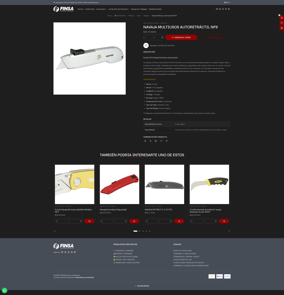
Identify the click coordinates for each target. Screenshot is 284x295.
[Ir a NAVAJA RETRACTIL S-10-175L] (164, 184)
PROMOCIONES (155, 9)
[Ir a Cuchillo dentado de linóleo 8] (209, 184)
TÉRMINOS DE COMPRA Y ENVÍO (186, 257)
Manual (131, 15)
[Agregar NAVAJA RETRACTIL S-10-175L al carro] (179, 221)
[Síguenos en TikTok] (229, 9)
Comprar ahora (214, 37)
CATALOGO (100, 9)
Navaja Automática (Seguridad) (113, 209)
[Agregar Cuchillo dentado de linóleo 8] (224, 221)
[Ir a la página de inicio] (63, 9)
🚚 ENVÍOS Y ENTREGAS (122, 254)
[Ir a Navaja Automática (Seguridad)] (119, 184)
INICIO (80, 9)
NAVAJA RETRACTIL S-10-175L (158, 209)
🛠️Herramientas (120, 15)
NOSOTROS (90, 9)
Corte (139, 15)
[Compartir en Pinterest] (161, 141)
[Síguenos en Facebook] (220, 9)
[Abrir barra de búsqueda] (282, 23)
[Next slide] (229, 231)
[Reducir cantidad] (145, 37)
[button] (135, 231)
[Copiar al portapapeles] (167, 141)
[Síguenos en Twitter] (223, 9)
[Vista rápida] (91, 184)
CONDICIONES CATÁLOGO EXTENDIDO (188, 263)
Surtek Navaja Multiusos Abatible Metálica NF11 (73, 210)
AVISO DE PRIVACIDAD (182, 251)
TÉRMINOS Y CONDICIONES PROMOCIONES (191, 265)
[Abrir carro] (282, 17)
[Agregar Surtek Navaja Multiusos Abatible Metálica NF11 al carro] (89, 221)
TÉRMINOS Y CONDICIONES (184, 254)
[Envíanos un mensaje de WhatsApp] (4, 290)
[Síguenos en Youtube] (226, 9)
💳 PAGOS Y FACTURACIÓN (124, 260)
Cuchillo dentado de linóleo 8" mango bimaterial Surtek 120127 (205, 210)
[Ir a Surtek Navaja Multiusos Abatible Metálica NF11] (74, 184)
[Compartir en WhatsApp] (156, 141)
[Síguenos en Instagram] (217, 9)
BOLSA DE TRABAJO (139, 9)
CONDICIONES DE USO (182, 260)
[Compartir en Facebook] (145, 141)
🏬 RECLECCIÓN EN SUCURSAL (125, 257)
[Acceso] (282, 28)
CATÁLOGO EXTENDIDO (118, 9)
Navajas (146, 15)
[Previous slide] (55, 231)
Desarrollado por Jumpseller (84, 277)
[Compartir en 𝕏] (150, 141)
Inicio (109, 15)
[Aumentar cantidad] (162, 37)
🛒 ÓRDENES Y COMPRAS (123, 251)
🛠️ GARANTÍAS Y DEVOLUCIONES (126, 263)
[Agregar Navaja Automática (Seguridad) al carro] (134, 221)
